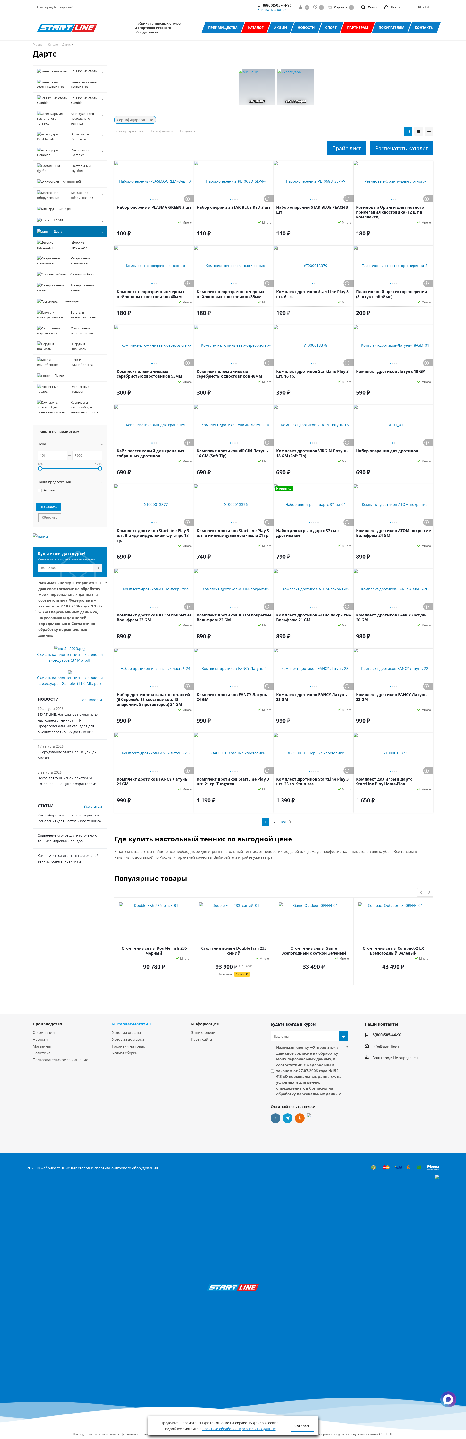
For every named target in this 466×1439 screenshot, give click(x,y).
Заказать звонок (272, 9)
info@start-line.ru (387, 1046)
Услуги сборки (125, 1052)
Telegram (287, 1118)
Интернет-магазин (131, 1024)
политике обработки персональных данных (239, 1428)
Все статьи (92, 806)
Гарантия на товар (128, 1046)
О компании (44, 1032)
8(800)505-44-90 (277, 5)
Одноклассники (300, 1118)
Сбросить (49, 517)
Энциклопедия (204, 1032)
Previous (421, 892)
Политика (41, 1052)
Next (429, 892)
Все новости (91, 699)
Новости (40, 1039)
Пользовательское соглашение (60, 1059)
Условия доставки (128, 1039)
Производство (47, 1024)
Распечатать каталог (401, 148)
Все (283, 822)
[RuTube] (312, 1118)
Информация (205, 1024)
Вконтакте (275, 1118)
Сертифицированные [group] (135, 119)
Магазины (42, 1046)
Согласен (302, 1425)
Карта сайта (201, 1039)
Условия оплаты (126, 1032)
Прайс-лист (346, 148)
